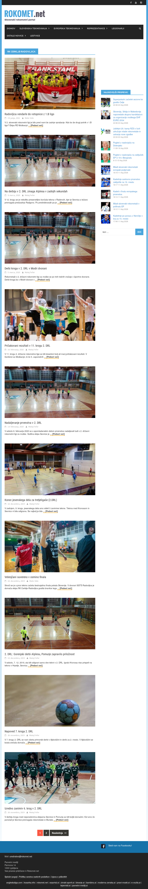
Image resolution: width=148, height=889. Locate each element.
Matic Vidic (29, 118)
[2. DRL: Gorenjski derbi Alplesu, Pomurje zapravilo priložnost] (50, 623)
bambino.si (91, 882)
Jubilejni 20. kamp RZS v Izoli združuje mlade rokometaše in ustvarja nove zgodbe (127, 131)
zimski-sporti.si (67, 882)
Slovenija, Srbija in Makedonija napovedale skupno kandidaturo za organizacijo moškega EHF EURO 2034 (128, 116)
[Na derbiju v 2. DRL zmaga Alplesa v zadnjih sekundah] (50, 160)
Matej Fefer (30, 195)
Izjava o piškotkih (59, 876)
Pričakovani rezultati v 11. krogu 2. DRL (27, 345)
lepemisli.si (65, 885)
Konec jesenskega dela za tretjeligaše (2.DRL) (31, 500)
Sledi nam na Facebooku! (120, 845)
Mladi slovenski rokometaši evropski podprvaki (125, 168)
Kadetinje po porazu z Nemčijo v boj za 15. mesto (128, 217)
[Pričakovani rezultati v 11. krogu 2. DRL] (50, 314)
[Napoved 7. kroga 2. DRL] (50, 700)
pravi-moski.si (123, 882)
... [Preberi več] (35, 125)
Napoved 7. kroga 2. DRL (19, 731)
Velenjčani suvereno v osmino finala (25, 577)
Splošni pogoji (11, 876)
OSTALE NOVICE (15, 35)
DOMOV (11, 28)
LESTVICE (35, 35)
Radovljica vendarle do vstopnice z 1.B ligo (29, 114)
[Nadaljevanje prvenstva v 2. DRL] (50, 391)
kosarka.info (29, 882)
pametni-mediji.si (80, 885)
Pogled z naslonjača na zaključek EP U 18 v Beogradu (128, 156)
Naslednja (57, 833)
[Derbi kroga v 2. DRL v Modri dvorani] (50, 237)
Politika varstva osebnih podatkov (34, 876)
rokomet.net (42, 882)
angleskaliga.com (14, 882)
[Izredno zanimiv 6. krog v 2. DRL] (50, 777)
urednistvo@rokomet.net (21, 856)
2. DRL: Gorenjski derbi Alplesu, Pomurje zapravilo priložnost (40, 654)
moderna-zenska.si (106, 882)
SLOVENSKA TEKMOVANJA (33, 28)
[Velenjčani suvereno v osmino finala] (50, 546)
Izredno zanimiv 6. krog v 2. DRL (23, 808)
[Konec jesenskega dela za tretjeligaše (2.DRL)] (50, 469)
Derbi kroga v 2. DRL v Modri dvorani (26, 268)
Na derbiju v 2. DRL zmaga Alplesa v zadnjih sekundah (36, 191)
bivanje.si (80, 882)
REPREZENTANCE (96, 28)
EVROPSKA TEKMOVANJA (67, 28)
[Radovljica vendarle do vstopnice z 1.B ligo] (50, 83)
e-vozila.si (135, 882)
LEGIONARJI (118, 28)
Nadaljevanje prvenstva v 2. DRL (23, 422)
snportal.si (54, 882)
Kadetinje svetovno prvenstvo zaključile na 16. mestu (126, 180)
